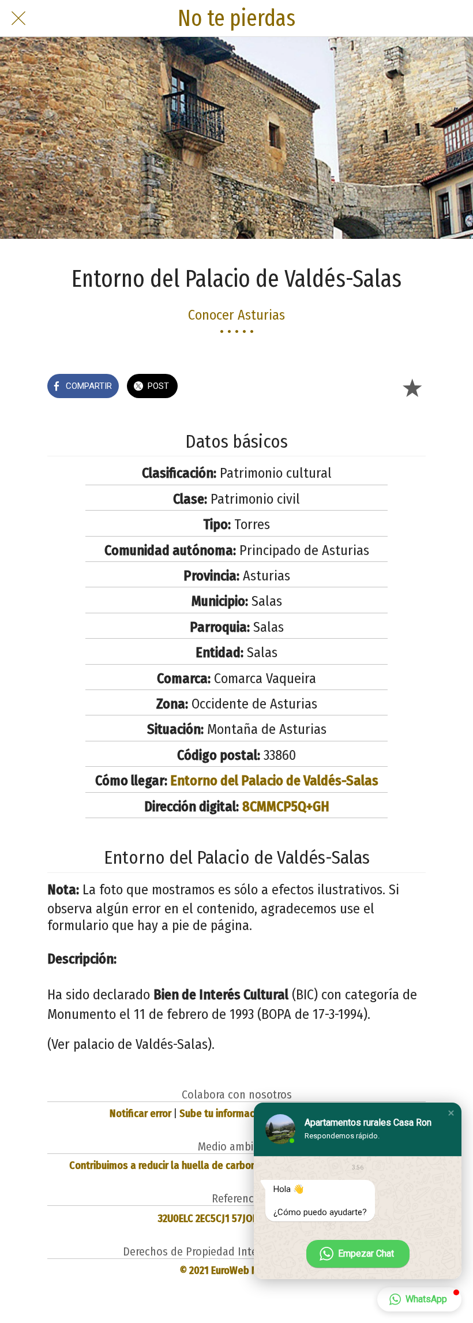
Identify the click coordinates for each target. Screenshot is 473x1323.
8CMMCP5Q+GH (285, 807)
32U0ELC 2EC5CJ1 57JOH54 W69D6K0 (236, 1218)
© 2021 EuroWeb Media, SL (237, 1270)
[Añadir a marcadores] (412, 387)
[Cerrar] (18, 18)
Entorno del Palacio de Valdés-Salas (274, 781)
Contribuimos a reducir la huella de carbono (165, 1165)
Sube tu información (223, 1113)
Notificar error (140, 1113)
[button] (451, 1113)
